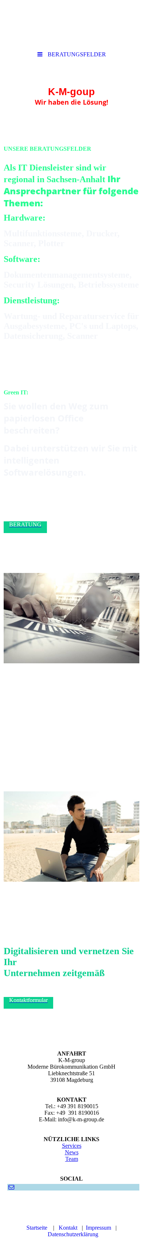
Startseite (36, 1228)
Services (71, 1146)
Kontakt (68, 1228)
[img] (71, 24)
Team (71, 1159)
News (71, 1152)
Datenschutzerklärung (73, 1234)
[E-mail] (10, 1187)
